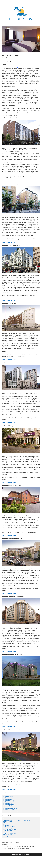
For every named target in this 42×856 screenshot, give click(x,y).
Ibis (20, 67)
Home (4, 819)
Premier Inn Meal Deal (8, 809)
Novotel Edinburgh (7, 828)
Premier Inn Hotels (14, 842)
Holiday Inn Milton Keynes (9, 833)
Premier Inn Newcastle (8, 801)
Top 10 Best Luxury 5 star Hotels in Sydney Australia (16, 848)
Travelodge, (16, 67)
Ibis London (6, 825)
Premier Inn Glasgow (8, 799)
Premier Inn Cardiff (7, 807)
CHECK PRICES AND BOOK (9, 181)
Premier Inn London (8, 796)
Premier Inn (6, 842)
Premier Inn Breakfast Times (10, 808)
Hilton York (5, 832)
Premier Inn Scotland (8, 805)
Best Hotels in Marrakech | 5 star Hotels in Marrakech (16, 820)
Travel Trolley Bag (7, 821)
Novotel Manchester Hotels (10, 829)
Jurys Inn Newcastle (8, 834)
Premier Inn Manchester (9, 798)
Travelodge (6, 836)
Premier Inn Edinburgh (8, 800)
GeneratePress (28, 854)
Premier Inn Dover (7, 803)
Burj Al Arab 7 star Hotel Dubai (10, 826)
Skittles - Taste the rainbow (10, 822)
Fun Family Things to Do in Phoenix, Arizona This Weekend (18, 846)
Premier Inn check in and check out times (13, 811)
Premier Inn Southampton (9, 804)
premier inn (6, 844)
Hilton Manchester (7, 830)
